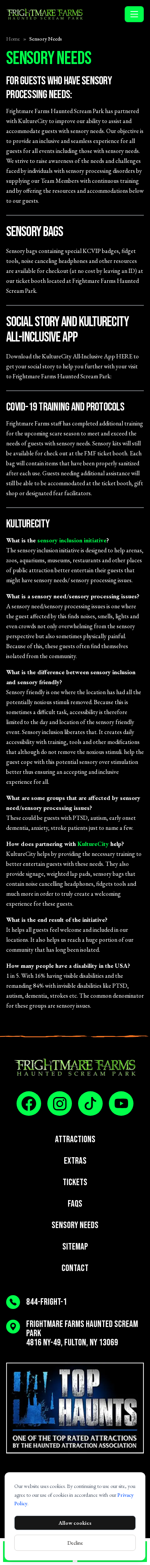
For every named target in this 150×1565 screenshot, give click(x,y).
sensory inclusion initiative (72, 540)
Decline (75, 1542)
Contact (75, 1268)
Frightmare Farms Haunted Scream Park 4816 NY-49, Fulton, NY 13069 (82, 1333)
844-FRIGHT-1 (46, 1302)
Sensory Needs (75, 1225)
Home (13, 38)
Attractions (75, 1139)
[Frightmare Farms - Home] (64, 14)
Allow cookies (75, 1522)
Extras (75, 1160)
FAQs (75, 1203)
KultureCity (93, 844)
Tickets (75, 1182)
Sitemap (75, 1246)
